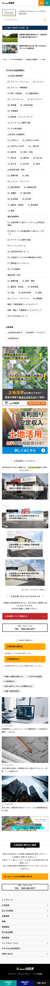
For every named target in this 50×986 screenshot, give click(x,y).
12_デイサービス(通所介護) (18, 123)
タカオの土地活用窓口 (16, 59)
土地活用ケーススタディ (35, 333)
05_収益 (10, 293)
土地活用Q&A (13, 338)
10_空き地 (11, 164)
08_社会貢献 (12, 199)
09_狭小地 (37, 158)
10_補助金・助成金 (15, 205)
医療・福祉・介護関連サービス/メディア (24, 310)
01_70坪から (12, 140)
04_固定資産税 (13, 187)
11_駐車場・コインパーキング (20, 117)
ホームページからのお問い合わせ (18, 877)
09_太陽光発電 (26, 105)
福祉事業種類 (13, 217)
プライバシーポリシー (24, 974)
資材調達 (5, 938)
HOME (5, 59)
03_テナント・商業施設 (17, 88)
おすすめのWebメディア (17, 316)
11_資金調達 (33, 205)
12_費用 (10, 211)
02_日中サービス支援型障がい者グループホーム (25, 232)
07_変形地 (11, 158)
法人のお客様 (7, 911)
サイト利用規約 (37, 974)
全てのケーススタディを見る (33, 590)
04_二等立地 (33, 146)
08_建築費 (37, 299)
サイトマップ (11, 974)
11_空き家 (24, 164)
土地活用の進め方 (14, 333)
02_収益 (25, 176)
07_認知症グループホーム (18, 263)
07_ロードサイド (35, 99)
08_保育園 (11, 105)
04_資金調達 (33, 287)
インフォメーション (10, 943)
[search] (45, 19)
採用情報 (5, 927)
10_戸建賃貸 (12, 111)
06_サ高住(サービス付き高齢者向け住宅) (24, 257)
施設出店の (25, 983)
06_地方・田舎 (26, 152)
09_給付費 (26, 199)
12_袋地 (42, 59)
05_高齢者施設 (32, 93)
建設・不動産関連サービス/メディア (22, 304)
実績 (3, 922)
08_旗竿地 (24, 158)
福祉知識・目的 (13, 275)
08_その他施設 (13, 269)
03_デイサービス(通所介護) (18, 240)
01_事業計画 (12, 176)
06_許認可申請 (24, 293)
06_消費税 (11, 193)
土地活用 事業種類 (15, 76)
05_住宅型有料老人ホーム (18, 252)
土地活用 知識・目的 (16, 170)
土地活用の (8, 983)
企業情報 (5, 916)
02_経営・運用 (28, 281)
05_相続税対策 (30, 187)
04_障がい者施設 (14, 93)
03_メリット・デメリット (18, 181)
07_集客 (38, 293)
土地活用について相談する (16, 616)
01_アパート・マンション (18, 82)
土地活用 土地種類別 (31, 59)
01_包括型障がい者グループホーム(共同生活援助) (26, 224)
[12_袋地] (9, 10)
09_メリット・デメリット (18, 299)
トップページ (7, 900)
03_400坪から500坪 (15, 146)
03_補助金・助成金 (15, 287)
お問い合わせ (7, 954)
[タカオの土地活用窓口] (25, 817)
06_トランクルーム (15, 99)
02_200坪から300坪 (30, 140)
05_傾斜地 (11, 152)
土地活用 (9, 327)
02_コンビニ (38, 82)
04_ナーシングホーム (16, 246)
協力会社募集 (7, 932)
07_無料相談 (25, 193)
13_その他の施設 (14, 129)
